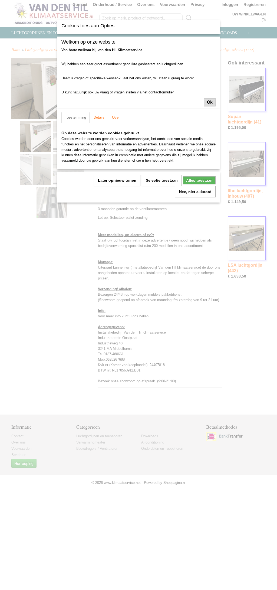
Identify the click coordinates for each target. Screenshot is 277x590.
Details (99, 117)
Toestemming (75, 117)
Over (116, 117)
